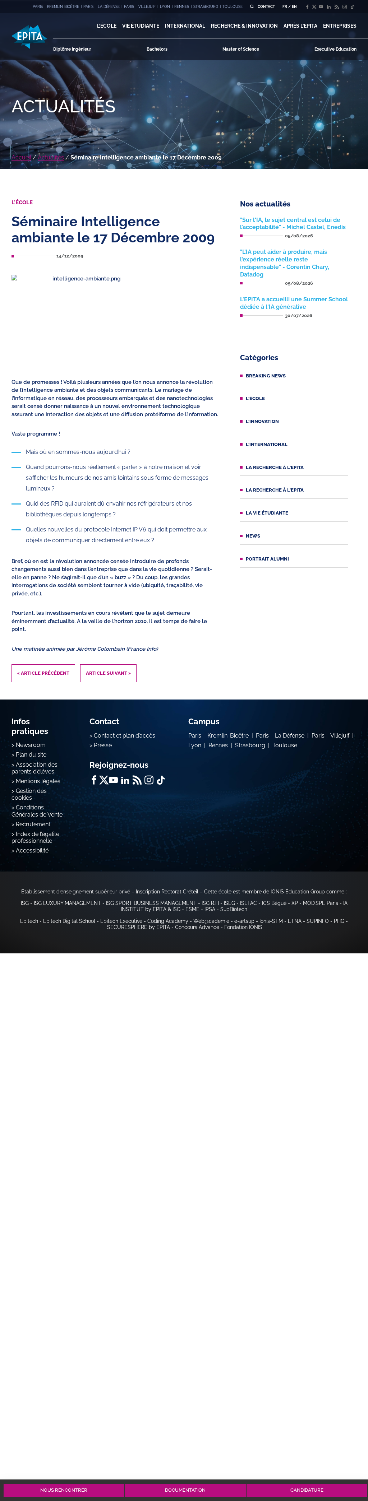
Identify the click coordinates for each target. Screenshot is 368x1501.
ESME (192, 909)
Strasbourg (250, 745)
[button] (106, 25)
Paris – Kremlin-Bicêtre (218, 735)
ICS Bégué (274, 903)
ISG (25, 903)
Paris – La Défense (280, 735)
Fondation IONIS (243, 927)
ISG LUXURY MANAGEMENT (67, 903)
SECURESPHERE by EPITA (138, 927)
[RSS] (336, 7)
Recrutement (33, 824)
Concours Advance (197, 927)
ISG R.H (210, 903)
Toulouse (284, 745)
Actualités (51, 157)
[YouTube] (321, 7)
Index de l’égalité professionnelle (35, 837)
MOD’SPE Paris (320, 903)
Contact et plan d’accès (124, 735)
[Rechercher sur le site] (252, 6)
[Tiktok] (352, 7)
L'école (255, 398)
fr (284, 7)
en (294, 7)
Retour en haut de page (343, 1464)
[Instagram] (344, 7)
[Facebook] (307, 7)
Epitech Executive (121, 921)
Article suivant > (108, 673)
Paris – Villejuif (330, 735)
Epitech (29, 921)
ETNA (295, 921)
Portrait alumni (267, 559)
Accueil (21, 157)
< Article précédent (43, 673)
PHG (339, 921)
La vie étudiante (267, 513)
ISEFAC (248, 903)
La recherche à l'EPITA (275, 467)
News (253, 536)
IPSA (209, 909)
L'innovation (262, 421)
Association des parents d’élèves (35, 768)
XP (294, 903)
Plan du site (31, 754)
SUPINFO (318, 921)
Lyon (194, 745)
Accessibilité (32, 850)
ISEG (229, 903)
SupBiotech (233, 909)
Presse (103, 745)
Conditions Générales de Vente (37, 811)
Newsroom (31, 745)
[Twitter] (314, 7)
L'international (267, 444)
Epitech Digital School (69, 921)
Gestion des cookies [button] (29, 794)
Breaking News (266, 375)
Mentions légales (38, 781)
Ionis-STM (271, 921)
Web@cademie (211, 921)
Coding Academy (167, 921)
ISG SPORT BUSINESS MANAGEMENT (151, 903)
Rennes (218, 745)
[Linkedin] (329, 7)
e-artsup (244, 921)
